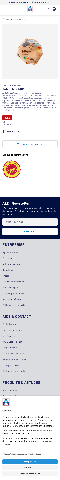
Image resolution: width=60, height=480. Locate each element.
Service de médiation (12, 299)
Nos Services (8, 335)
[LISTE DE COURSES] (54, 9)
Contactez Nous (10, 324)
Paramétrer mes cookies (14, 359)
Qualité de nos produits (13, 371)
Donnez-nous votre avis (13, 353)
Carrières (7, 258)
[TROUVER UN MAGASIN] (47, 9)
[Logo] (30, 9)
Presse (5, 275)
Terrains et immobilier (13, 281)
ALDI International (11, 263)
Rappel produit (9, 347)
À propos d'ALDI (10, 252)
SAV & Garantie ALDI (12, 341)
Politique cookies (10, 365)
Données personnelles (13, 293)
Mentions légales (10, 287)
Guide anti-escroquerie (13, 305)
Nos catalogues (9, 390)
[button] (6, 9)
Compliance (8, 269)
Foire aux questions (12, 329)
